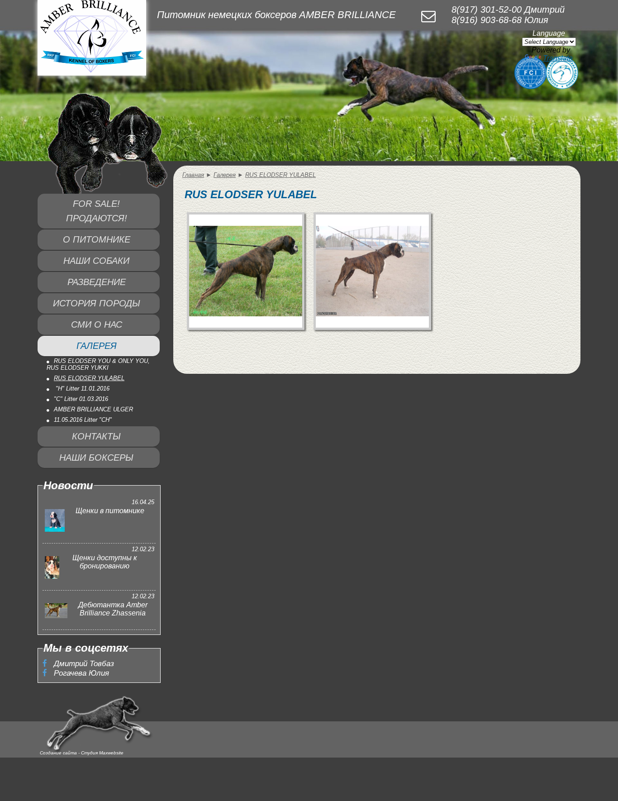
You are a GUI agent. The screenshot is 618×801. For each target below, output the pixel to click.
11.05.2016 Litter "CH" (83, 419)
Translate (558, 58)
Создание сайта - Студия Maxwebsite (82, 752)
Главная (193, 175)
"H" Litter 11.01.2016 (81, 388)
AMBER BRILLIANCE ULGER (93, 409)
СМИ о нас (96, 324)
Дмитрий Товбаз (83, 663)
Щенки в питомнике (110, 511)
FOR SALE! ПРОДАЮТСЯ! (96, 211)
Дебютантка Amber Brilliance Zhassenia (112, 609)
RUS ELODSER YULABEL (89, 378)
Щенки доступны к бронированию (104, 562)
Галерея (96, 346)
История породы (96, 303)
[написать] (428, 16)
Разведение (96, 282)
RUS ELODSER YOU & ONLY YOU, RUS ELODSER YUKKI (98, 364)
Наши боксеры (96, 457)
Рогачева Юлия (80, 672)
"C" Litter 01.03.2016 (81, 399)
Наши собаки (96, 261)
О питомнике (96, 239)
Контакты (96, 436)
